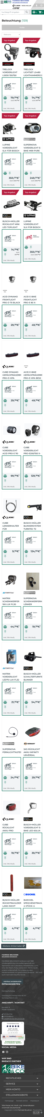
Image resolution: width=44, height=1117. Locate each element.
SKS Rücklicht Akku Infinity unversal (32, 752)
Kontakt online (22, 1101)
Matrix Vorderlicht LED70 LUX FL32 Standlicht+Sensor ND (11, 677)
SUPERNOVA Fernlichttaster (11, 750)
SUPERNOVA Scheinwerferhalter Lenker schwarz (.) (33, 601)
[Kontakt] (41, 5)
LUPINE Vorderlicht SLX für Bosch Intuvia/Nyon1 (10, 148)
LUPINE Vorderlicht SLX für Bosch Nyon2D (32, 224)
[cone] (16, 8)
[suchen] (26, 12)
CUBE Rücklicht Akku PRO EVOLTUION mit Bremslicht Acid (10, 827)
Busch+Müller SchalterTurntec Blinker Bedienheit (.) (33, 677)
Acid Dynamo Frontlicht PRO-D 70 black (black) (11, 299)
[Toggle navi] (2, 2)
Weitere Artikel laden (13, 946)
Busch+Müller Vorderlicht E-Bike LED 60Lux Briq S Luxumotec (32, 827)
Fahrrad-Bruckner (25, 1110)
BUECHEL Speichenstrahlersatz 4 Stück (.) (33, 903)
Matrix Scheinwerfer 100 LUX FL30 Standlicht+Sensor (11, 601)
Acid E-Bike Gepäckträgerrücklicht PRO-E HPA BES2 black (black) (33, 375)
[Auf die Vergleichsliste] (5, 98)
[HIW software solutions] (36, 1112)
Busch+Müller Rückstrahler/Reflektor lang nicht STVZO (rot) (11, 903)
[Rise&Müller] (27, 5)
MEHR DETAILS (11, 109)
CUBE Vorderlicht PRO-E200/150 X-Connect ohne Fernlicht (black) (32, 450)
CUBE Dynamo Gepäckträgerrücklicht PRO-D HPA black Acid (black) (11, 375)
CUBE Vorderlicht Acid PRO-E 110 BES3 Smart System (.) (10, 450)
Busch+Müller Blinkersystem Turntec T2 (32, 526)
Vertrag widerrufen (12, 981)
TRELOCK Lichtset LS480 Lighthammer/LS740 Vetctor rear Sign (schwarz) (33, 72)
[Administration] (41, 1112)
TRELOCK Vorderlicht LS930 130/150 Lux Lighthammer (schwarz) (10, 72)
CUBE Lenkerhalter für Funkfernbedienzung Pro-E (11, 526)
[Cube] (16, 5)
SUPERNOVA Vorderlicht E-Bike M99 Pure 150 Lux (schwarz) (32, 148)
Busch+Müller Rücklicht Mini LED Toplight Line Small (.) (10, 224)
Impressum (34, 1101)
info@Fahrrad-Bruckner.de (14, 1019)
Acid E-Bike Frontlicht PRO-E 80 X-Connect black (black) (32, 299)
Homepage (9, 1101)
